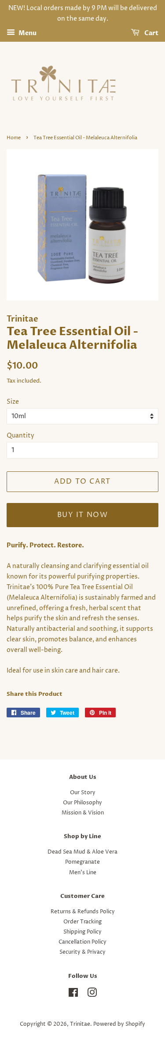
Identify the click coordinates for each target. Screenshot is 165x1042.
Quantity (20, 435)
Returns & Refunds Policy (83, 911)
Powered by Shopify (119, 1024)
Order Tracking (82, 922)
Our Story (82, 792)
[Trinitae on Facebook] (73, 995)
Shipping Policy (82, 932)
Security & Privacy (82, 952)
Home (14, 138)
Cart (150, 33)
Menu (27, 33)
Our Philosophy (82, 803)
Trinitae (80, 1024)
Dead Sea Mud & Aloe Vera (82, 852)
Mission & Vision (83, 813)
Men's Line (82, 872)
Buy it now (82, 515)
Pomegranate (82, 862)
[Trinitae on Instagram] (92, 995)
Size (13, 402)
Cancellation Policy (82, 942)
